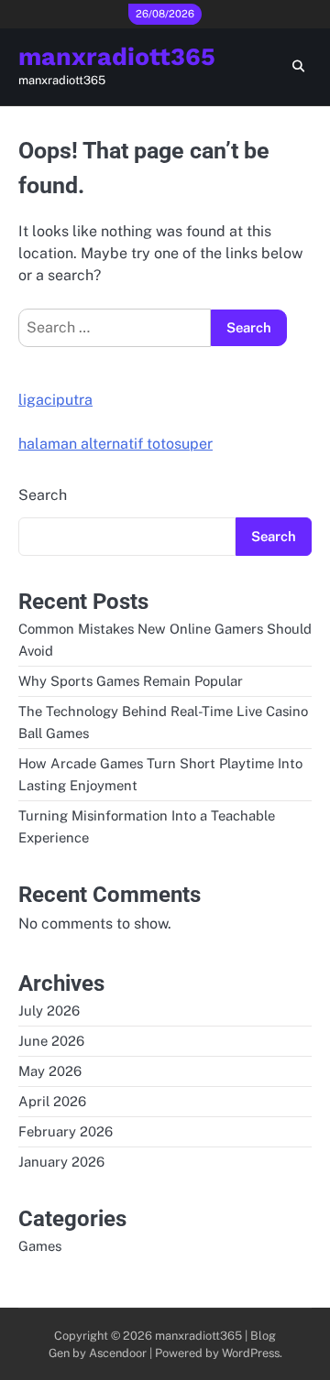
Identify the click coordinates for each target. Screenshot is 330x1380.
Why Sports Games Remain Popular (130, 681)
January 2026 (61, 1161)
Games (39, 1246)
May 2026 (50, 1071)
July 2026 (49, 1010)
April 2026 (52, 1101)
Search (42, 495)
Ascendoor (118, 1353)
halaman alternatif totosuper (115, 443)
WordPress (251, 1353)
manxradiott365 (116, 56)
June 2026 (51, 1041)
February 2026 (65, 1131)
